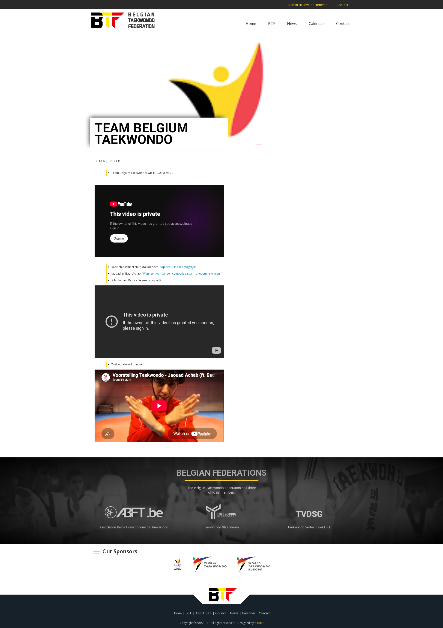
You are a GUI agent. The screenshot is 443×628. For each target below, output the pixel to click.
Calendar (316, 23)
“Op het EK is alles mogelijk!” (178, 267)
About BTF (203, 613)
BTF (271, 23)
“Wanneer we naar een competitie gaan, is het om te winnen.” (181, 273)
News (292, 23)
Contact (342, 5)
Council (220, 613)
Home (251, 23)
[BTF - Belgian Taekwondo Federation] (123, 20)
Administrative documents (307, 5)
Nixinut (258, 623)
